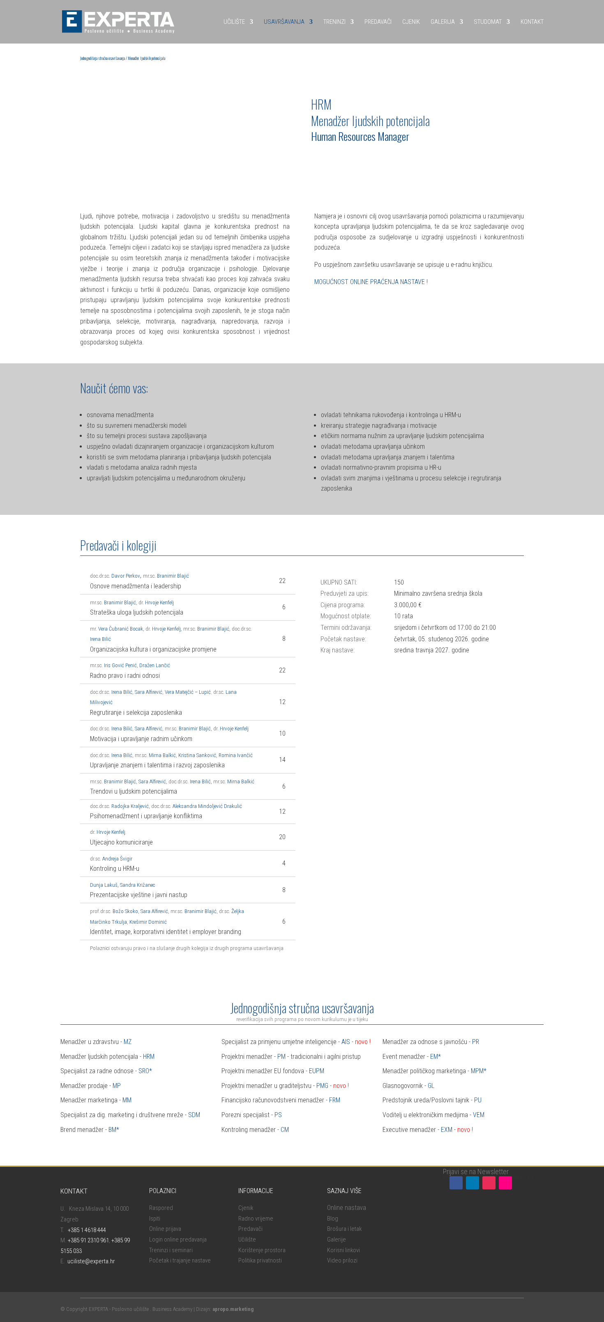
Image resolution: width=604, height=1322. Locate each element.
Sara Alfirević (148, 692)
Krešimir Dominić (148, 922)
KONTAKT (532, 21)
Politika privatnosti (260, 1260)
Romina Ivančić (236, 755)
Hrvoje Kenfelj (155, 602)
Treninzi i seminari (171, 1250)
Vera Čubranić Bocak (120, 629)
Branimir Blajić (173, 576)
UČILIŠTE (234, 21)
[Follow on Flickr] (505, 1182)
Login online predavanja (178, 1239)
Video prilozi (342, 1260)
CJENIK (411, 21)
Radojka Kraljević (130, 806)
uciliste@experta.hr (91, 1261)
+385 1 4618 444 (87, 1230)
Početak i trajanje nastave (180, 1260)
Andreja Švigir (117, 859)
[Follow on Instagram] (489, 1182)
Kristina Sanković (197, 755)
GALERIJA (443, 21)
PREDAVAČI (378, 21)
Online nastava (346, 1208)
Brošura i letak (344, 1228)
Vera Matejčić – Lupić (188, 692)
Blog (332, 1218)
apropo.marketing (233, 1309)
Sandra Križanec (137, 885)
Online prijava (165, 1228)
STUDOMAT (488, 21)
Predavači (250, 1228)
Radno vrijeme (255, 1218)
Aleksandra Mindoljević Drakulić (207, 806)
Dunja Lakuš (104, 885)
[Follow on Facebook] (456, 1182)
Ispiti (154, 1218)
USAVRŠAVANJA (284, 21)
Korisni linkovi (343, 1250)
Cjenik (245, 1208)
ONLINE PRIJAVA (339, 158)
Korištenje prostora (262, 1250)
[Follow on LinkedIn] (472, 1182)
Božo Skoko (125, 911)
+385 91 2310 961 (88, 1240)
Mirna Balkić (162, 755)
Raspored (161, 1208)
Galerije (336, 1239)
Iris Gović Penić (120, 665)
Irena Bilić (100, 639)
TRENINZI (334, 21)
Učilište (247, 1239)
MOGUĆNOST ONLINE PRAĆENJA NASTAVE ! (371, 282)
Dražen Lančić (154, 665)
